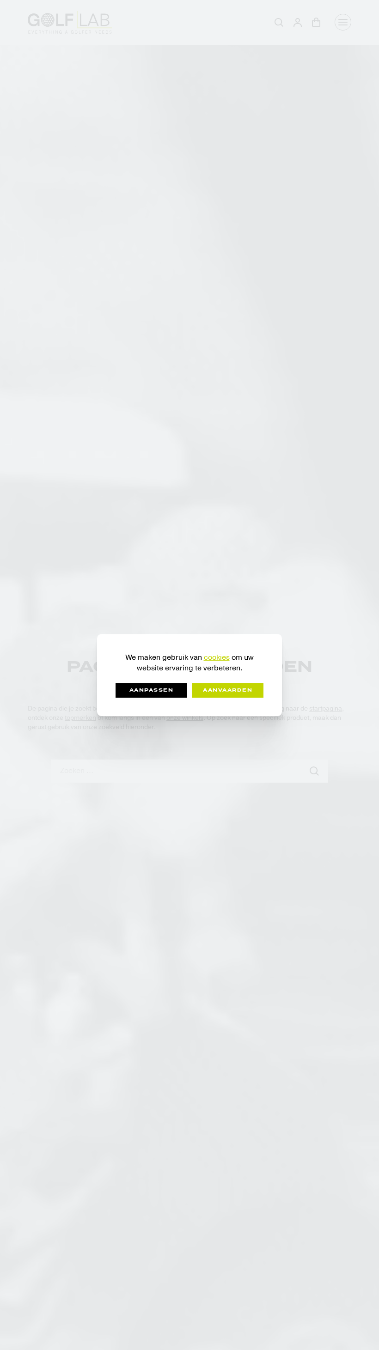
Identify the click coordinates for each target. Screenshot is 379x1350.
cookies (217, 657)
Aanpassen (151, 690)
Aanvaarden (227, 690)
